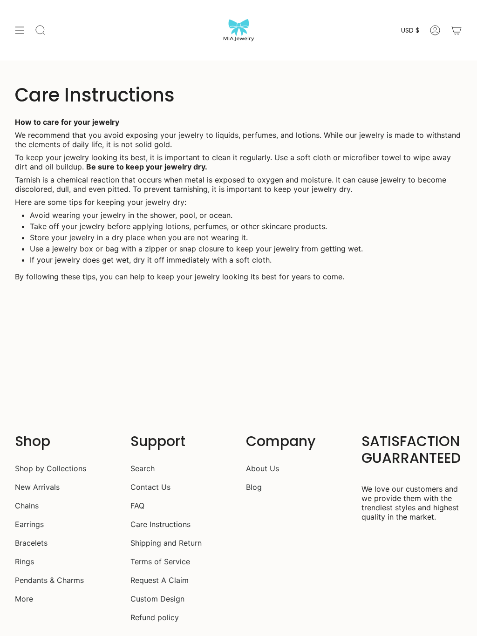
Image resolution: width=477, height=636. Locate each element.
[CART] (456, 30)
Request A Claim (159, 580)
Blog (254, 487)
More (24, 598)
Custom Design (157, 598)
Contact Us (150, 487)
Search (142, 468)
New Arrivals (37, 487)
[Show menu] (19, 30)
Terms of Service (160, 561)
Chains (27, 505)
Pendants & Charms (49, 580)
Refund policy (154, 617)
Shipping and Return (166, 543)
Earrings (29, 524)
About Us (262, 468)
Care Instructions (160, 524)
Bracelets (31, 543)
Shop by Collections (50, 468)
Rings (24, 561)
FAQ (137, 505)
